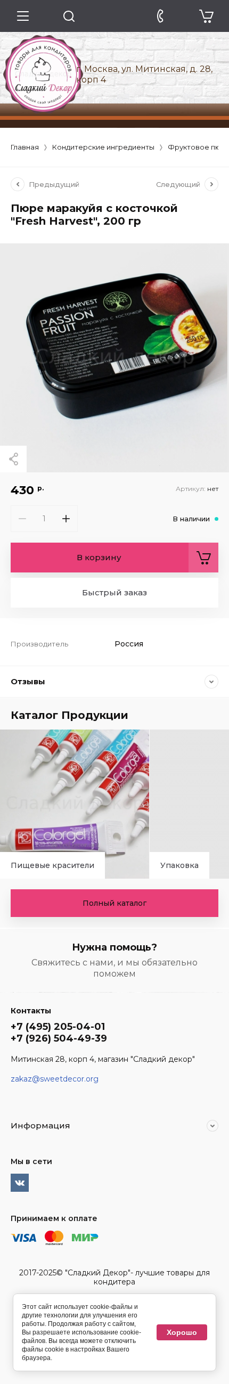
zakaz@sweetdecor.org (55, 1079)
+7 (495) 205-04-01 (58, 1027)
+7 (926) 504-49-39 (59, 1038)
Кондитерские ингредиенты (103, 147)
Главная (25, 147)
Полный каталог (114, 903)
